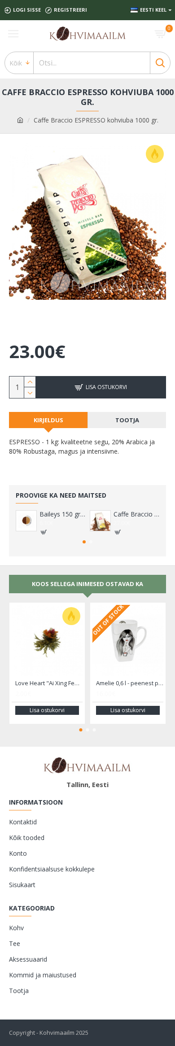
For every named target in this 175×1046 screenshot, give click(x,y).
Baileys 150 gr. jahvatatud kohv (62, 514)
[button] (84, 541)
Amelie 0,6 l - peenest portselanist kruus (129, 683)
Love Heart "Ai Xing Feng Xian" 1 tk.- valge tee (49, 683)
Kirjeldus (48, 420)
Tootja (127, 420)
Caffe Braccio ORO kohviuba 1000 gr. (137, 514)
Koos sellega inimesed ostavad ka (87, 584)
